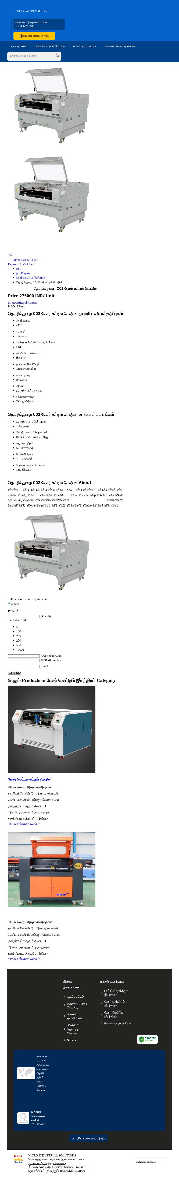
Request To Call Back (21, 264)
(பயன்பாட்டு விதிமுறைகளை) (47, 1163)
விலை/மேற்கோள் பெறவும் (22, 302)
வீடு (18, 268)
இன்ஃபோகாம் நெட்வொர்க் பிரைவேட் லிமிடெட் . (58, 1167)
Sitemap (72, 1040)
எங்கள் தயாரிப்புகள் (85, 46)
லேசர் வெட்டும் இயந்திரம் (30, 278)
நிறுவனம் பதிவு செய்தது (50, 46)
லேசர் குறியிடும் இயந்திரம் (114, 1003)
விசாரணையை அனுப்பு (36, 36)
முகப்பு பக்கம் (19, 46)
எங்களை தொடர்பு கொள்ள (120, 46)
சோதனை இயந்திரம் (117, 1023)
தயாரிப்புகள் (23, 273)
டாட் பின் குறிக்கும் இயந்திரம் (116, 992)
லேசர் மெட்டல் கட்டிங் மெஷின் (30, 779)
